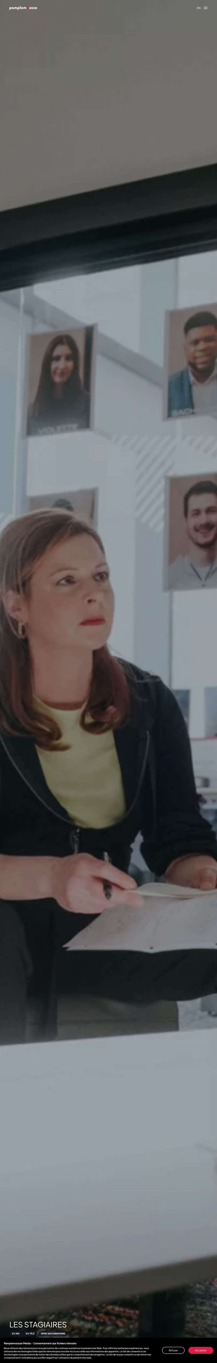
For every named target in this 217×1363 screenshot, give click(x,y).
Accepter (201, 1350)
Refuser (173, 1350)
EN (199, 8)
